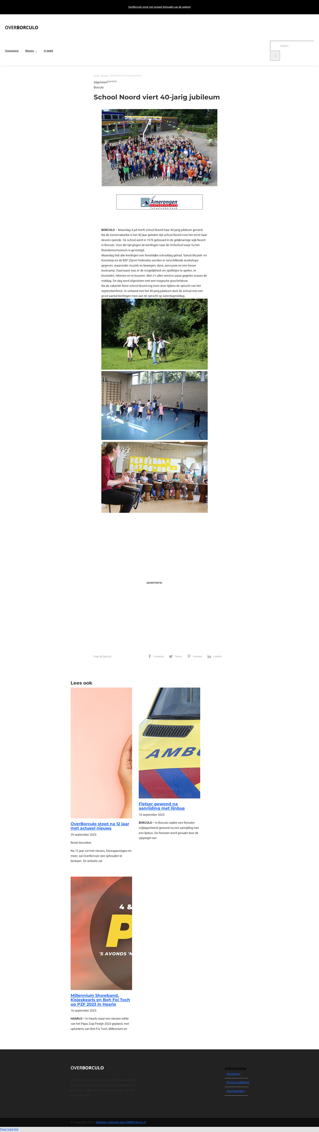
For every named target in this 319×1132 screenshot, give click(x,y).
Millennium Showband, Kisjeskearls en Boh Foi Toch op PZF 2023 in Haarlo (100, 1000)
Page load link (9, 1129)
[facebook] (72, 1107)
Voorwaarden (235, 1091)
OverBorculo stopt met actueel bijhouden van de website (159, 6)
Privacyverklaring (238, 1082)
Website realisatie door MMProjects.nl (121, 1122)
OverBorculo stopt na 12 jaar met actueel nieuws (100, 826)
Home (96, 75)
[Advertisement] (154, 544)
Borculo (104, 75)
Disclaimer (234, 1074)
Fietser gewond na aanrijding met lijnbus (162, 806)
